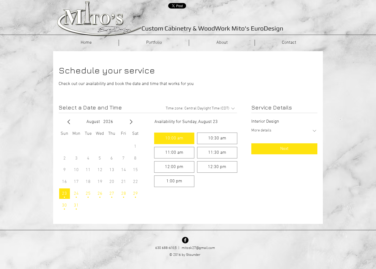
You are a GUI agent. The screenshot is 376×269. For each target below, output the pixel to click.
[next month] (131, 122)
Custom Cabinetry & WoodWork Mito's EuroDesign (212, 28)
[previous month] (69, 122)
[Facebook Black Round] (185, 240)
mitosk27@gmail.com (198, 248)
